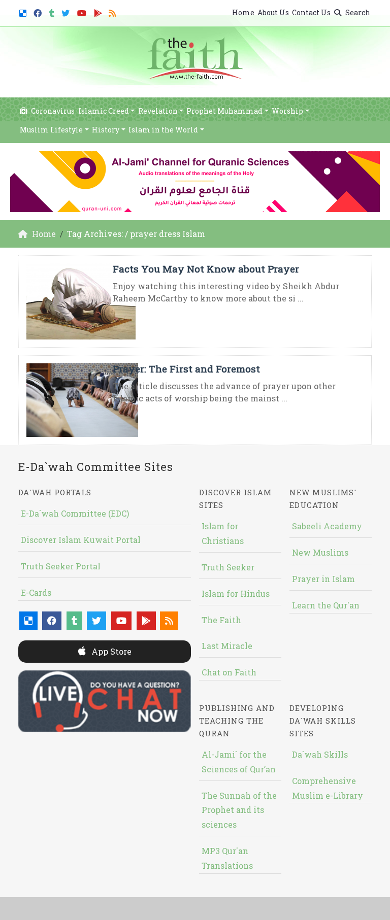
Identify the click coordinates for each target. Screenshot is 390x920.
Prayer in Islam (323, 578)
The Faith (221, 620)
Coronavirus (52, 111)
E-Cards (36, 592)
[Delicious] (24, 11)
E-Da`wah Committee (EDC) (75, 513)
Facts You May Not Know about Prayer (206, 268)
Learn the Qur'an (326, 605)
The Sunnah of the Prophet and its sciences (239, 810)
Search (357, 12)
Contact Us (311, 12)
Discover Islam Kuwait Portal (81, 539)
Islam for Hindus (236, 593)
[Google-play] (99, 11)
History (105, 129)
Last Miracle (227, 645)
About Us (273, 12)
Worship (287, 111)
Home (243, 12)
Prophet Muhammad (224, 111)
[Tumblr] (53, 11)
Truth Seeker (228, 567)
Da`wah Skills (320, 754)
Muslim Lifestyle (51, 129)
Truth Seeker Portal (61, 566)
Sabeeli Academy (327, 526)
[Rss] (113, 11)
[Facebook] (39, 11)
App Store (110, 651)
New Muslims (320, 552)
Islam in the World (163, 129)
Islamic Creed (103, 111)
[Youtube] (83, 11)
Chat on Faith (229, 672)
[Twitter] (66, 11)
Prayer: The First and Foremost (186, 368)
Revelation (158, 111)
